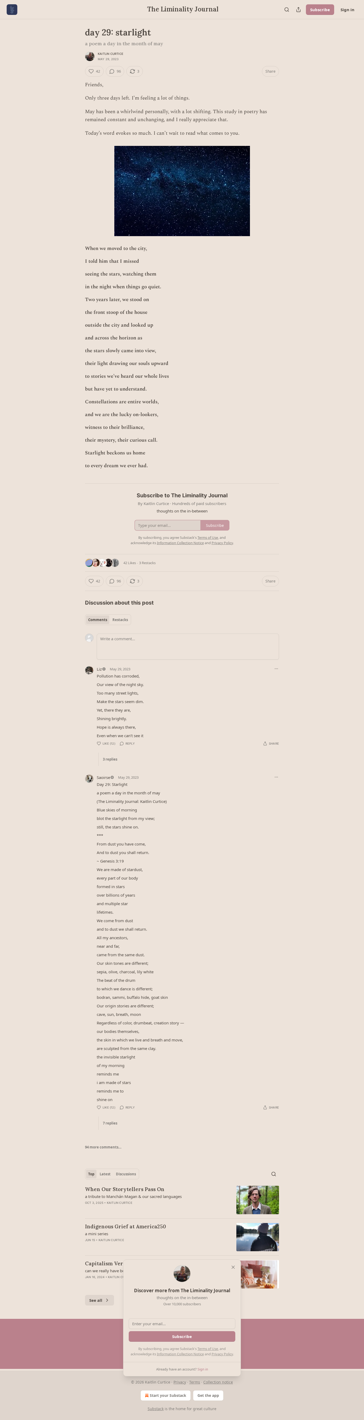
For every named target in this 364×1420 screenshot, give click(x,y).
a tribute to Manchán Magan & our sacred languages (133, 1196)
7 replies (110, 1123)
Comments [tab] (97, 619)
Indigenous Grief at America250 (125, 1226)
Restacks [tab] (120, 619)
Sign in (347, 9)
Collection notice (218, 1382)
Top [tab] (91, 1174)
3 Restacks (147, 562)
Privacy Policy (222, 1354)
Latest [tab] (105, 1174)
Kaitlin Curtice (110, 54)
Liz (99, 669)
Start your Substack (168, 1395)
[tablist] (108, 619)
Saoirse (103, 777)
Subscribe (320, 9)
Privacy (179, 1382)
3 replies (110, 759)
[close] (233, 1267)
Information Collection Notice (180, 1354)
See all (95, 1300)
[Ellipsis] (276, 668)
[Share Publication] (298, 9)
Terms (194, 1382)
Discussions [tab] (126, 1174)
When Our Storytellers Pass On (124, 1189)
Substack (156, 1408)
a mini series (96, 1233)
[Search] (286, 9)
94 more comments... (103, 1147)
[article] (182, 1200)
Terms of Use (207, 1348)
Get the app (208, 1395)
